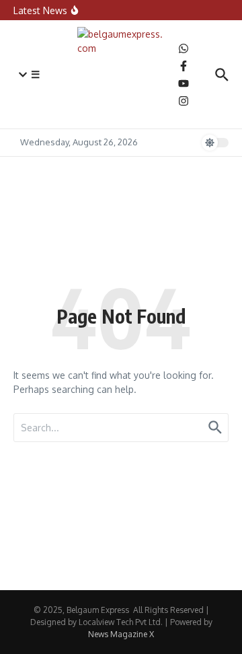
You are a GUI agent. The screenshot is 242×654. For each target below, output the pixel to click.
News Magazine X (121, 634)
